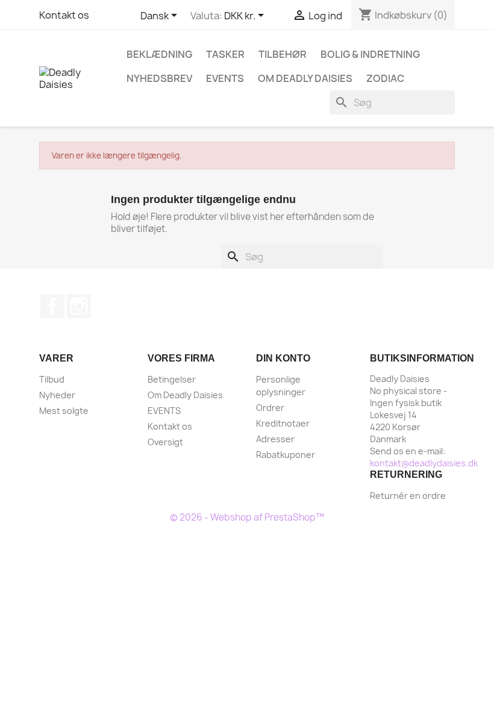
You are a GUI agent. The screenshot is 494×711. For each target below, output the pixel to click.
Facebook (52, 306)
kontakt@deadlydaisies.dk (424, 463)
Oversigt (165, 442)
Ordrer (270, 407)
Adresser (275, 439)
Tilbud (51, 379)
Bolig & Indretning (370, 54)
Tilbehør (282, 54)
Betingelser (172, 379)
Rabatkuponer (285, 454)
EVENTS (225, 78)
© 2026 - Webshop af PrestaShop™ (247, 517)
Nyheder (57, 395)
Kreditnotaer (283, 423)
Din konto (283, 358)
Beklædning (159, 54)
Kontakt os (64, 15)
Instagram (79, 306)
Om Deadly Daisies (305, 78)
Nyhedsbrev (159, 78)
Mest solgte (64, 410)
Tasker (225, 54)
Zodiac (385, 78)
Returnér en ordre (408, 495)
